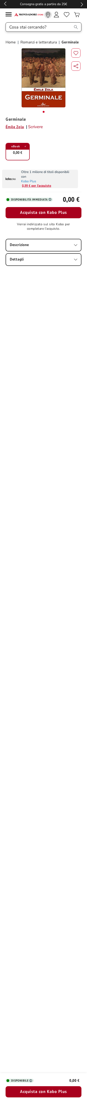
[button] (76, 66)
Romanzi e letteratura (38, 42)
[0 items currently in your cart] (77, 15)
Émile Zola (15, 127)
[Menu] (10, 15)
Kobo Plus (28, 181)
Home (11, 42)
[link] (48, 14)
